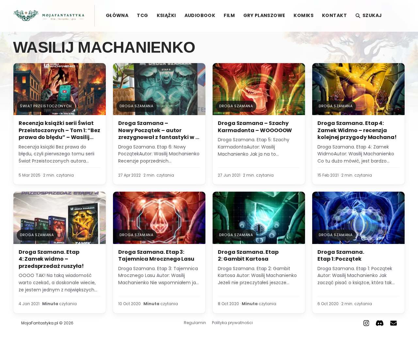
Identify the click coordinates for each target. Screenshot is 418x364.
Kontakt (334, 15)
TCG (142, 15)
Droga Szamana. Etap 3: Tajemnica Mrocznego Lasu (156, 255)
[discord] (380, 323)
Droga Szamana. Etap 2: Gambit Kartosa (248, 255)
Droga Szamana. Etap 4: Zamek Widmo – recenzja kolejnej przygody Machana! (357, 130)
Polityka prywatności (232, 322)
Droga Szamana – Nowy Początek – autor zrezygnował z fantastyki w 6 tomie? (158, 133)
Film (229, 15)
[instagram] (366, 323)
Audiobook (200, 15)
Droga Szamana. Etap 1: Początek (340, 255)
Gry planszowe (264, 15)
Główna (117, 15)
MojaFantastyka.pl (39, 323)
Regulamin (195, 322)
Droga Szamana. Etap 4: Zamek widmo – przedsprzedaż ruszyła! (51, 259)
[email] (393, 323)
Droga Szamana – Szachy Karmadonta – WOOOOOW (255, 126)
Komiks (304, 15)
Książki (166, 15)
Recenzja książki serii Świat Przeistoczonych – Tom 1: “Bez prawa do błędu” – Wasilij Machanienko (59, 133)
